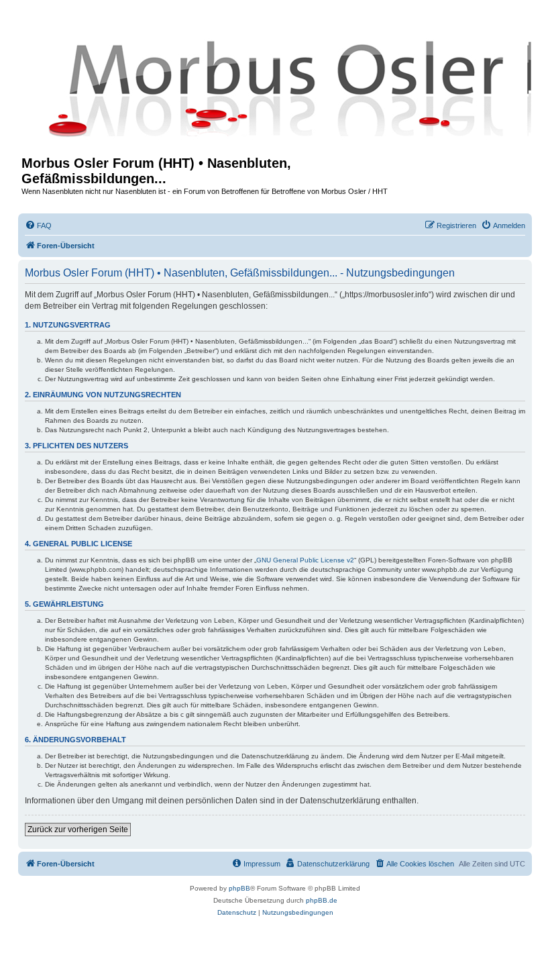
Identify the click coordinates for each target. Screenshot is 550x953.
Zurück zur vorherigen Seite (78, 829)
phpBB (239, 888)
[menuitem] (38, 225)
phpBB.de (321, 900)
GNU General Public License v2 (305, 560)
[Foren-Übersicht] (275, 88)
